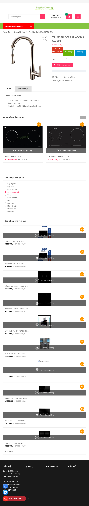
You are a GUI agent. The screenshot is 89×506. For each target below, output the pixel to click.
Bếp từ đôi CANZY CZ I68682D (16, 309)
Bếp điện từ (11, 184)
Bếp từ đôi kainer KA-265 (14, 443)
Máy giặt (10, 203)
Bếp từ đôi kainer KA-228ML (15, 421)
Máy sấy (10, 211)
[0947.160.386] (5, 499)
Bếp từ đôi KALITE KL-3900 (15, 241)
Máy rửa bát (11, 209)
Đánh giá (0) (23, 89)
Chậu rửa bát (12, 189)
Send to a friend (69, 77)
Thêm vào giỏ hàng (64, 65)
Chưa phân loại (19, 32)
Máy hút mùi (11, 206)
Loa (8, 200)
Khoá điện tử (12, 198)
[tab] (8, 89)
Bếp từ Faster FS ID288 (13, 156)
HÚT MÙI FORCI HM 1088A (15, 353)
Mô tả (8, 89)
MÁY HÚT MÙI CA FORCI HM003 (17, 331)
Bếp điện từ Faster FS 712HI (58, 156)
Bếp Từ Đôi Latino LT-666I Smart (17, 286)
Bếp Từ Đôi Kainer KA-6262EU (16, 398)
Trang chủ (6, 32)
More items (9, 451)
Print (56, 77)
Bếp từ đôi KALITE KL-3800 (15, 264)
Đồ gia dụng (11, 195)
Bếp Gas (10, 186)
